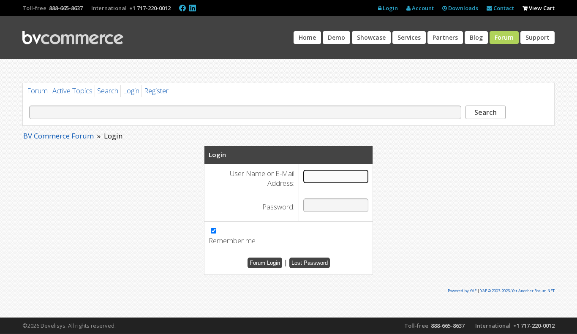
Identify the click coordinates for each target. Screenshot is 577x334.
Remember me (232, 240)
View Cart (541, 8)
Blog (476, 37)
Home (307, 37)
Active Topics (72, 90)
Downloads (462, 8)
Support (537, 37)
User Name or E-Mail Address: (262, 178)
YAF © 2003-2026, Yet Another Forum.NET (517, 290)
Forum (504, 37)
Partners (445, 37)
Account (422, 8)
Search (107, 90)
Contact (503, 8)
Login (389, 8)
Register (156, 90)
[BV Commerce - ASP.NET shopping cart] (72, 38)
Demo (336, 37)
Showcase (371, 37)
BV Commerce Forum (58, 136)
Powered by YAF (462, 290)
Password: (278, 207)
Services (409, 37)
